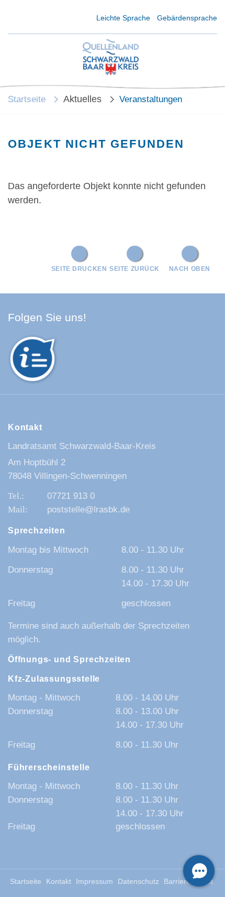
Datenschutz (138, 881)
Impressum (94, 881)
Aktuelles (82, 99)
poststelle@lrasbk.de (88, 510)
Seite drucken (79, 268)
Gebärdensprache (187, 18)
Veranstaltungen (150, 99)
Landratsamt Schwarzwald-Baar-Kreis (82, 446)
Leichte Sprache (123, 18)
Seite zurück (134, 268)
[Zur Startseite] (111, 57)
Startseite (27, 99)
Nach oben (189, 268)
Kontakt (58, 881)
